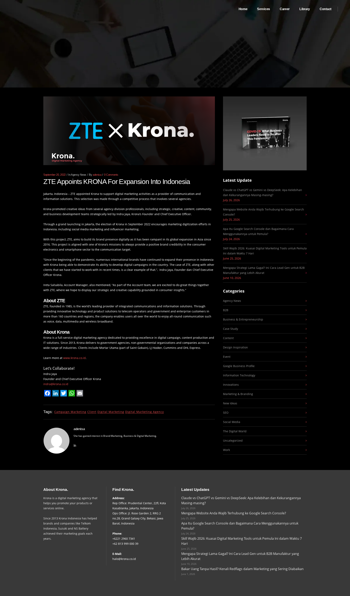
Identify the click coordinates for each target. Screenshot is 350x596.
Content (228, 338)
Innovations (231, 385)
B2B (225, 310)
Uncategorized (233, 440)
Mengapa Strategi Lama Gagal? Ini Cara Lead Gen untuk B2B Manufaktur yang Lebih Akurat (264, 270)
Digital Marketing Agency (144, 412)
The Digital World (234, 431)
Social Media (231, 422)
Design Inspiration (235, 347)
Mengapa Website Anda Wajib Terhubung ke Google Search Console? (263, 211)
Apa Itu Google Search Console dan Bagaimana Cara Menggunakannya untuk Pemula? (258, 231)
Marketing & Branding (238, 394)
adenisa (97, 174)
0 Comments (111, 174)
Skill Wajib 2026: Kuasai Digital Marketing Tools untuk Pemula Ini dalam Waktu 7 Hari (265, 250)
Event (226, 357)
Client (91, 412)
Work (226, 450)
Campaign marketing (70, 412)
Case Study (230, 329)
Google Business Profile (239, 366)
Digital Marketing (110, 412)
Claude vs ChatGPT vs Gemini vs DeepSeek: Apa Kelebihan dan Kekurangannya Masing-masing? (262, 192)
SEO (225, 412)
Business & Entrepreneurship (243, 319)
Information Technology (239, 375)
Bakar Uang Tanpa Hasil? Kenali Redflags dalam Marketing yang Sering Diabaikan (242, 569)
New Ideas (230, 403)
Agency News (78, 174)
